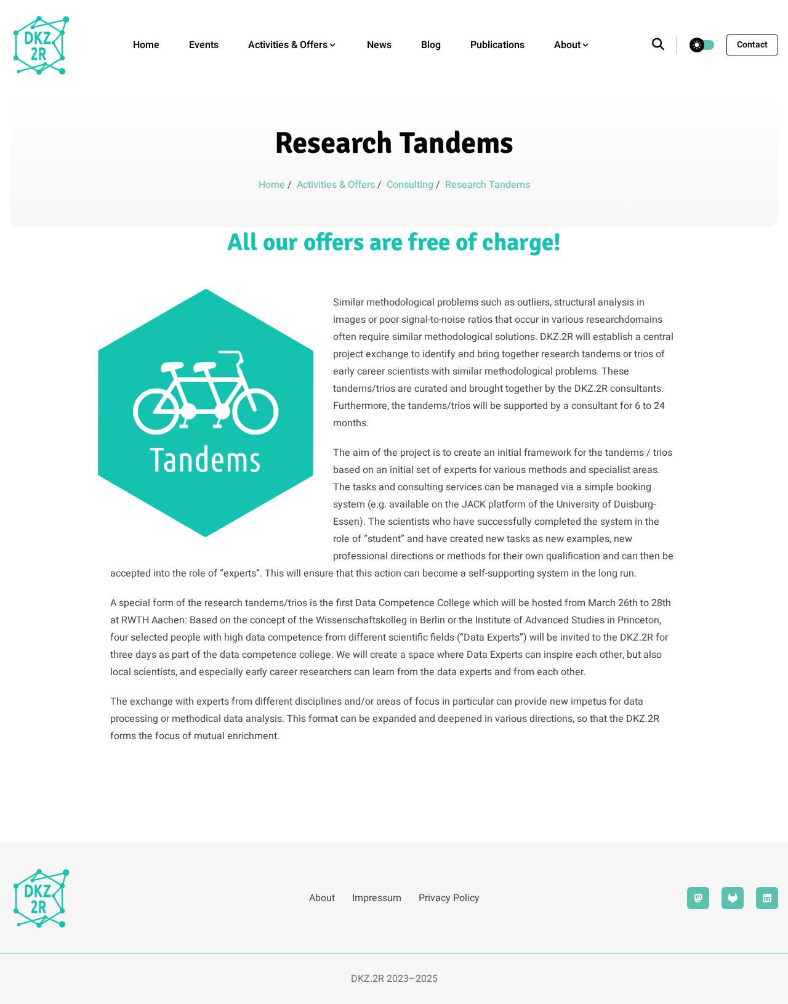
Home (146, 45)
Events (204, 45)
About (322, 898)
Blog (431, 45)
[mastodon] (698, 898)
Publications (497, 45)
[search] (664, 45)
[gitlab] (733, 898)
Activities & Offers (337, 184)
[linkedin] (767, 898)
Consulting (411, 184)
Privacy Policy (449, 898)
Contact (752, 44)
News (379, 45)
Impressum (376, 898)
